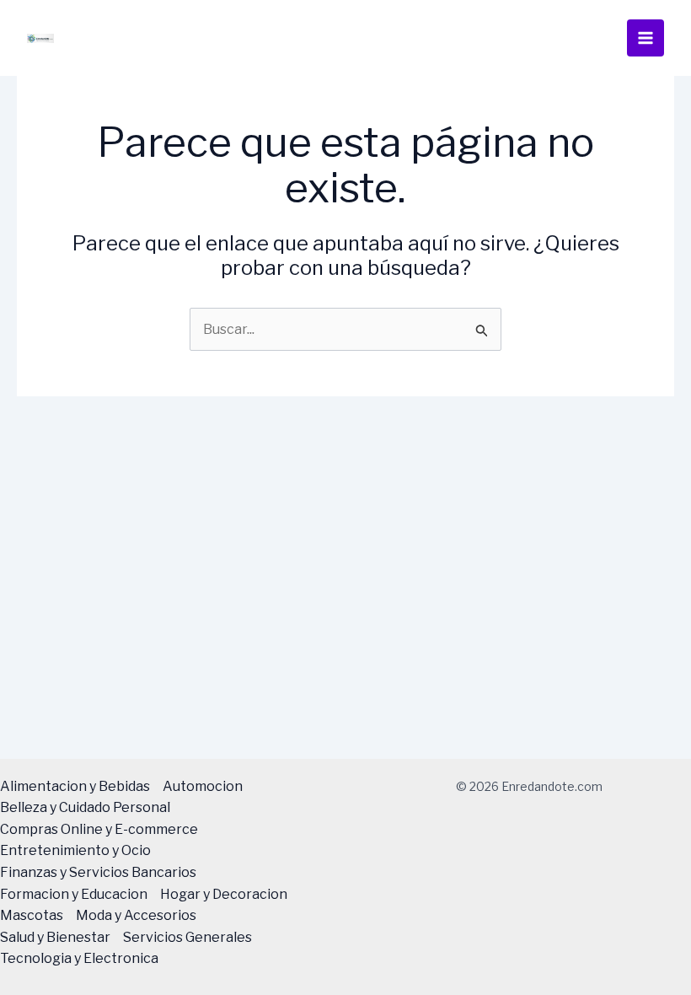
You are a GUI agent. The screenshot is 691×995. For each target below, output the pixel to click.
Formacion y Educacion (73, 894)
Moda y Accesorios (136, 915)
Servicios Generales (187, 937)
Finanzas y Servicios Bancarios (98, 872)
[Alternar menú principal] (645, 37)
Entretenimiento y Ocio (75, 850)
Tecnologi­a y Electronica (79, 958)
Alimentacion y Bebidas (75, 786)
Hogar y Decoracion (223, 894)
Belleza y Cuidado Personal (85, 807)
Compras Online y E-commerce (99, 829)
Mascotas (31, 915)
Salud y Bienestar (55, 937)
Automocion (203, 786)
